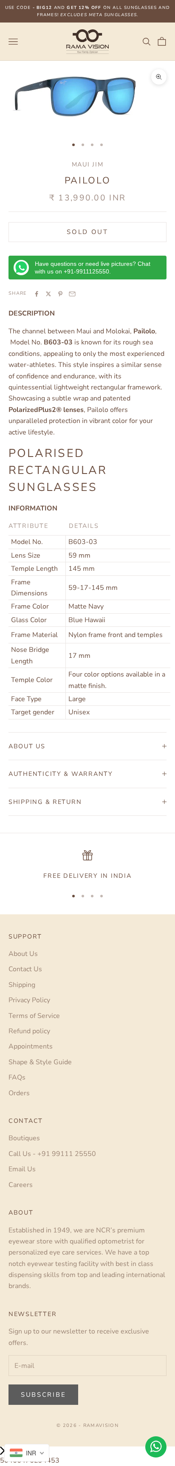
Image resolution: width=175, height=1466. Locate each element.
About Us (23, 954)
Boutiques (24, 1138)
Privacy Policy (29, 1000)
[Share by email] (72, 293)
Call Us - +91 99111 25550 (52, 1154)
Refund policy (29, 1031)
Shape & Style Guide (40, 1062)
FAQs (16, 1077)
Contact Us (25, 969)
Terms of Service (34, 1016)
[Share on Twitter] (48, 293)
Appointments (30, 1046)
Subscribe (43, 1394)
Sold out (87, 232)
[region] (87, 865)
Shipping (21, 985)
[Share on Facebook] (36, 293)
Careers (20, 1185)
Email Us (22, 1169)
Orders (19, 1093)
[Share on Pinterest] (60, 293)
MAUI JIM (88, 164)
